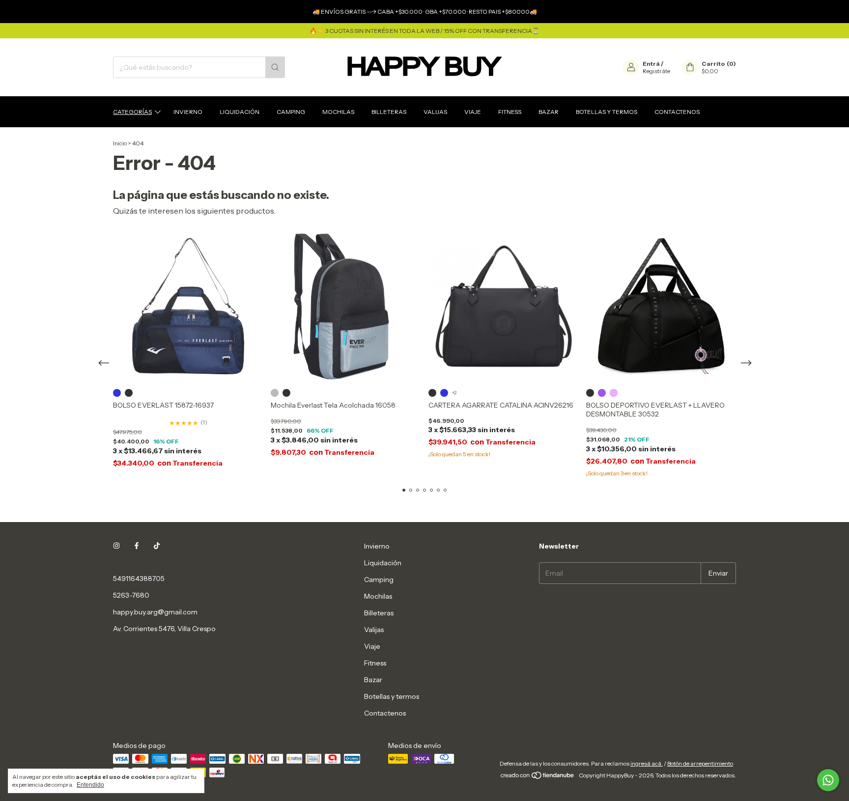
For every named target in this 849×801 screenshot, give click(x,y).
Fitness (509, 111)
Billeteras (388, 111)
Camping (291, 111)
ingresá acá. (646, 763)
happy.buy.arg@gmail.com (155, 612)
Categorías (132, 111)
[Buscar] (275, 67)
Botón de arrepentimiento (700, 763)
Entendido (90, 784)
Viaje (472, 111)
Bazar (548, 111)
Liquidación (239, 111)
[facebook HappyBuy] (136, 546)
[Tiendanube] (538, 777)
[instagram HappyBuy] (116, 546)
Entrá (651, 63)
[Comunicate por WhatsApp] (828, 780)
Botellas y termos (606, 111)
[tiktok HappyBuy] (156, 546)
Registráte (656, 71)
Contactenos (677, 111)
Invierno (187, 111)
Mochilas (338, 111)
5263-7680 (131, 595)
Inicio (120, 143)
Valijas (435, 111)
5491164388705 (139, 578)
